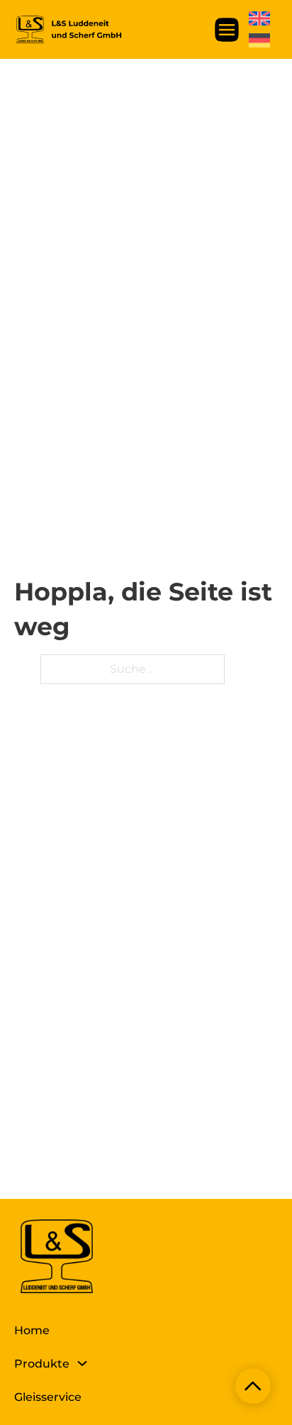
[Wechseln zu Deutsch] (259, 41)
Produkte (41, 1363)
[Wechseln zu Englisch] (259, 19)
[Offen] (227, 30)
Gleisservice (48, 1397)
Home (32, 1330)
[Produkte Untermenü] (82, 1363)
